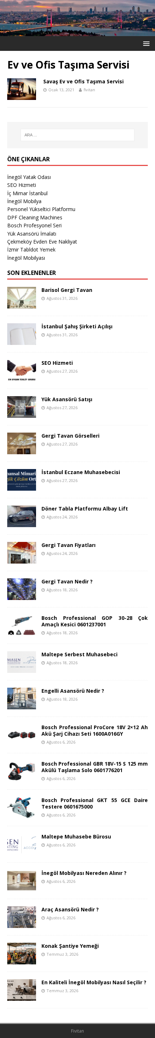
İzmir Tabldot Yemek (31, 249)
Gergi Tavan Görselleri (70, 435)
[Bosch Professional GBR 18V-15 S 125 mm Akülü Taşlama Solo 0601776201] (21, 777)
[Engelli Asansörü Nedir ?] (21, 704)
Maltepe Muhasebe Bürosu (76, 836)
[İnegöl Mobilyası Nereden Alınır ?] (21, 887)
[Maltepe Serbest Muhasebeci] (21, 668)
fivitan (89, 89)
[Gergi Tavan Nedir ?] (21, 595)
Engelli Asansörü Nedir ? (72, 690)
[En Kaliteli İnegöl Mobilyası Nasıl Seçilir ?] (21, 996)
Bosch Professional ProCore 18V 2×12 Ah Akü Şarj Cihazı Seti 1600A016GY (94, 730)
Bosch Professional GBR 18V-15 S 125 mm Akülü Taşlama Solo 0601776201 (94, 767)
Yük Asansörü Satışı (66, 399)
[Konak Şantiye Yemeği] (21, 959)
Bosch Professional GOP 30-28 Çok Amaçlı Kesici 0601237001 (94, 621)
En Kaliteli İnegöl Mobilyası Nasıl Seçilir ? (93, 982)
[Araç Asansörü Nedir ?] (21, 923)
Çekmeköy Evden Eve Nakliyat (42, 241)
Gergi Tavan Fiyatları (68, 545)
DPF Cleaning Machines (34, 217)
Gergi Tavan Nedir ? (67, 581)
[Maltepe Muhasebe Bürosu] (21, 850)
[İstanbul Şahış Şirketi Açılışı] (21, 340)
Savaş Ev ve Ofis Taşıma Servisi (83, 81)
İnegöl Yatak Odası (29, 177)
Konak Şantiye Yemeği (70, 945)
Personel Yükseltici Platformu (41, 209)
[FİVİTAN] (77, 31)
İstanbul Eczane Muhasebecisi (80, 472)
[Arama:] (77, 135)
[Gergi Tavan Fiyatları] (21, 559)
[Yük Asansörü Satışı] (21, 413)
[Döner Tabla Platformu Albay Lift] (21, 522)
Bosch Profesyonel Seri (34, 225)
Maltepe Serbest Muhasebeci (79, 654)
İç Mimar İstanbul (27, 193)
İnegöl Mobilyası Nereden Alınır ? (84, 873)
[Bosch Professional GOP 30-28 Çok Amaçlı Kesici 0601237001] (21, 632)
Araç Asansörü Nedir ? (70, 909)
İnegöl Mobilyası (26, 257)
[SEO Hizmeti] (21, 376)
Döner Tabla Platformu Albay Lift (84, 508)
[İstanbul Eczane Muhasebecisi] (21, 486)
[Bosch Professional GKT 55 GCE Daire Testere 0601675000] (21, 814)
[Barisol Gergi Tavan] (21, 304)
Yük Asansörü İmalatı (31, 233)
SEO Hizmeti (21, 184)
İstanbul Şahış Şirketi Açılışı (76, 326)
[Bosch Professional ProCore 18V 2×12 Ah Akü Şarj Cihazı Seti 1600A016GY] (21, 741)
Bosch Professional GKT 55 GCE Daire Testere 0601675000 (94, 803)
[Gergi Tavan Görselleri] (21, 449)
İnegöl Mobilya (24, 201)
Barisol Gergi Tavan (66, 289)
